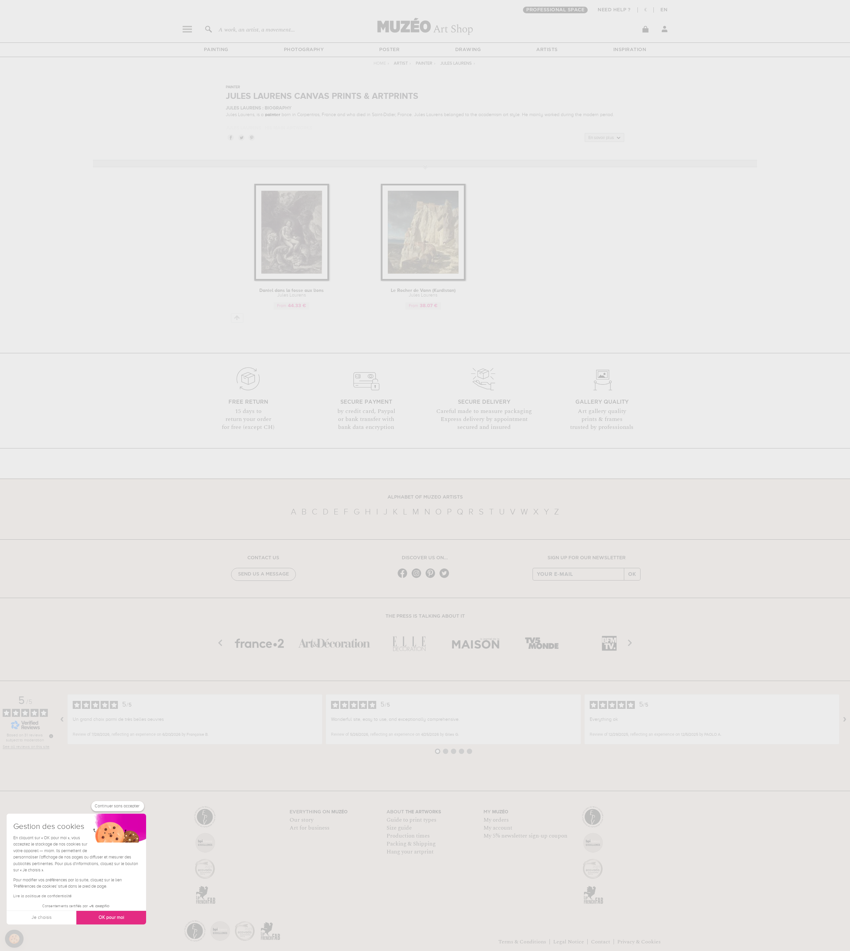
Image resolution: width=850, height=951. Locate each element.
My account (497, 828)
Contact (600, 942)
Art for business (309, 828)
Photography (304, 50)
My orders (496, 820)
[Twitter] (446, 577)
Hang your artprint (410, 852)
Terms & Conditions (522, 942)
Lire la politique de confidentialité (42, 896)
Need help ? (614, 10)
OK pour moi (111, 917)
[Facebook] (404, 577)
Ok (632, 574)
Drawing (468, 50)
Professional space (555, 10)
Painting (216, 50)
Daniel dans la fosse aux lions (291, 293)
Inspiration (629, 50)
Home (380, 63)
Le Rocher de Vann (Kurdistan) (423, 293)
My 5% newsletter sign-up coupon (525, 836)
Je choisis (41, 917)
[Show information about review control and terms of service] (51, 736)
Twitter (241, 137)
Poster (389, 50)
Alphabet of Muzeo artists (425, 497)
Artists (547, 50)
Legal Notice (568, 942)
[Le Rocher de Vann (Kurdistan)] (423, 279)
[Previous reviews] (62, 719)
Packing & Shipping (411, 844)
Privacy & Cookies (639, 942)
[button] (14, 939)
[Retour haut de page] (237, 317)
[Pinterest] (432, 577)
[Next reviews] (844, 719)
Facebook (230, 137)
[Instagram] (418, 577)
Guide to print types (411, 820)
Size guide (399, 828)
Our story (301, 820)
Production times (408, 836)
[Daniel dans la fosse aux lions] (291, 279)
